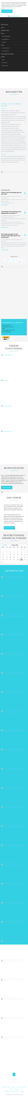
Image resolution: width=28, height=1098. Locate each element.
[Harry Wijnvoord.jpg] (14, 418)
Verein (2, 27)
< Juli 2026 (4, 545)
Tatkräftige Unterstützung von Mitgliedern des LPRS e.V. (11, 212)
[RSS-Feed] (20, 69)
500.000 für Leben (5, 30)
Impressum (4, 62)
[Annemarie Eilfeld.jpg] (14, 367)
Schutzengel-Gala (6, 36)
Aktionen (4, 42)
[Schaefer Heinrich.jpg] (14, 443)
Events (2, 33)
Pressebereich (5, 51)
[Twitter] (7, 69)
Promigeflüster (5, 39)
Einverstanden (7, 11)
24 (20, 260)
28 (16, 261)
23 (17, 260)
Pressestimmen (5, 48)
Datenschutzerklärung (8, 8)
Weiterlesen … (5, 205)
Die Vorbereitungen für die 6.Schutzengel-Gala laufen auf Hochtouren (10, 235)
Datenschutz (5, 65)
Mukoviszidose (4, 24)
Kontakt (3, 56)
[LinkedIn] (10, 69)
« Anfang (7, 260)
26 (9, 261)
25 (23, 260)
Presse (2, 45)
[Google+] (14, 69)
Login (3, 59)
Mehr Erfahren (6, 487)
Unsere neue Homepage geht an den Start (11, 193)
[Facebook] (17, 69)
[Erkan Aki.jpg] (14, 392)
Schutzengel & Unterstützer (7, 54)
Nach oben (14, 1074)
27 (13, 261)
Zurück (13, 260)
